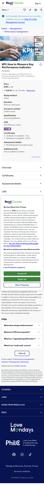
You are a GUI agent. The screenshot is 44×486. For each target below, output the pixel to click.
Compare (36, 157)
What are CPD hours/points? (17, 332)
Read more (31, 90)
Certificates (8, 175)
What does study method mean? (18, 325)
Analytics (5, 362)
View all (22, 353)
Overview (6, 167)
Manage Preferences (14, 466)
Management (16, 28)
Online (4, 28)
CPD (4, 191)
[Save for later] (40, 64)
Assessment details (11, 183)
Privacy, (35, 466)
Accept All (22, 273)
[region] (22, 243)
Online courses (20, 366)
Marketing (25, 362)
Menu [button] (4, 10)
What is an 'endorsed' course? (17, 345)
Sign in (38, 3)
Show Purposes (22, 285)
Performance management (16, 31)
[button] (9, 129)
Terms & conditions (22, 471)
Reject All (22, 279)
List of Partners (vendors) (14, 267)
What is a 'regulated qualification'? (20, 339)
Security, (28, 466)
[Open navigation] (3, 3)
